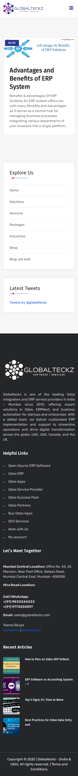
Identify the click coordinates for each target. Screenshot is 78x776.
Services (16, 213)
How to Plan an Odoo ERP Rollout (47, 659)
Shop (14, 248)
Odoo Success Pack (23, 497)
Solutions (17, 202)
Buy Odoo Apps (20, 513)
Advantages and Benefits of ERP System (32, 78)
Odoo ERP (16, 474)
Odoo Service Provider (25, 489)
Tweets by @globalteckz (28, 302)
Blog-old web (20, 259)
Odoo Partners (19, 505)
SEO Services (18, 521)
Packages (17, 225)
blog (12, 42)
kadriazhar (11, 630)
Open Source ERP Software (29, 466)
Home (14, 190)
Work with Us (18, 529)
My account (17, 537)
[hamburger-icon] (71, 8)
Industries (17, 236)
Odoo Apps (16, 481)
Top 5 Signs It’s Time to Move (44, 700)
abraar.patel (31, 630)
